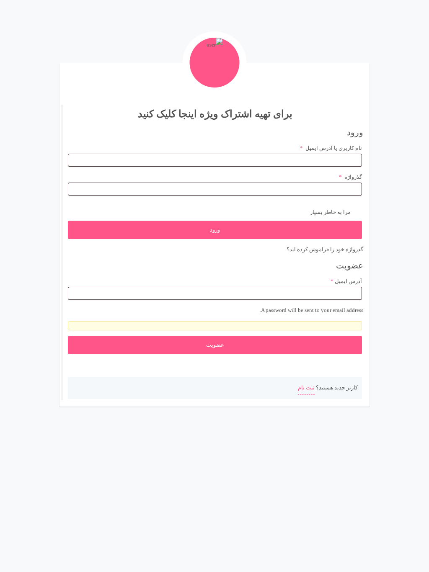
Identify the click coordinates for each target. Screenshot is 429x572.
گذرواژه (350, 177)
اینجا (187, 113)
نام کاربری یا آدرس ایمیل (331, 148)
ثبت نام (306, 387)
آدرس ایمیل (346, 281)
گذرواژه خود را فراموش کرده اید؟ (325, 249)
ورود (215, 230)
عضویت (215, 345)
